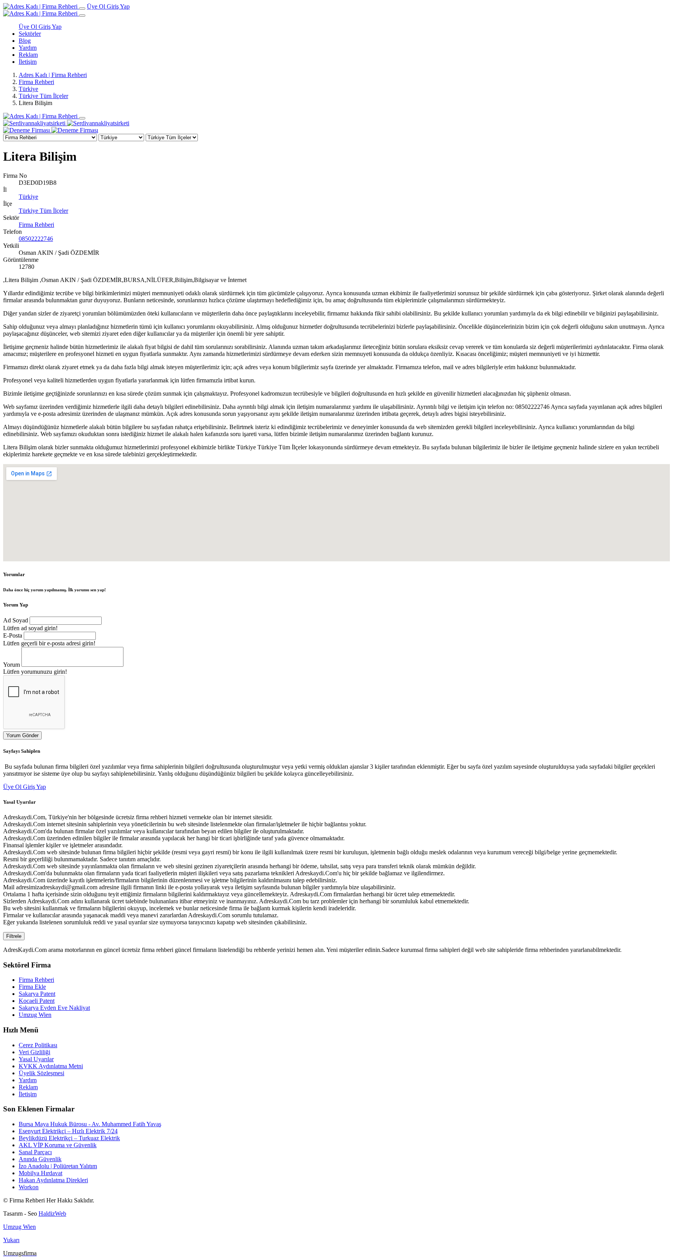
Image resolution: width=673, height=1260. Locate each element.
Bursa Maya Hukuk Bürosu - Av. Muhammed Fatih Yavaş (90, 1124)
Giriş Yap (118, 6)
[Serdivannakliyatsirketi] (66, 123)
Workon (29, 1187)
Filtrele (13, 936)
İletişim (28, 61)
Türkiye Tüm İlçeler (43, 96)
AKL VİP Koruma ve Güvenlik (58, 1145)
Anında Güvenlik (40, 1159)
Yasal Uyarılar (36, 1059)
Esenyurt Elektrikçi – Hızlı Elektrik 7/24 (68, 1131)
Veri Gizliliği (34, 1052)
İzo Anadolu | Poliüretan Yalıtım (58, 1166)
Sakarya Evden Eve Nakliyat (54, 1007)
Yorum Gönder (22, 735)
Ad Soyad (15, 620)
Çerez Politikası (38, 1045)
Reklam (28, 54)
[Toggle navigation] (82, 8)
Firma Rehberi (36, 82)
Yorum (11, 664)
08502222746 (36, 238)
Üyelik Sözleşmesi (41, 1073)
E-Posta (12, 635)
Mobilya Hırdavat (40, 1173)
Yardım (28, 47)
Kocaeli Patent (37, 1000)
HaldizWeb (52, 1213)
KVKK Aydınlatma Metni (51, 1066)
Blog (25, 40)
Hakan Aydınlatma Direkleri (53, 1180)
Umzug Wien (35, 1014)
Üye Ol (97, 6)
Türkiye (28, 89)
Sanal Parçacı (35, 1152)
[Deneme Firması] (50, 130)
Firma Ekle (32, 986)
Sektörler (30, 33)
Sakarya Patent (37, 993)
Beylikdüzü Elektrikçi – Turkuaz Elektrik (69, 1138)
